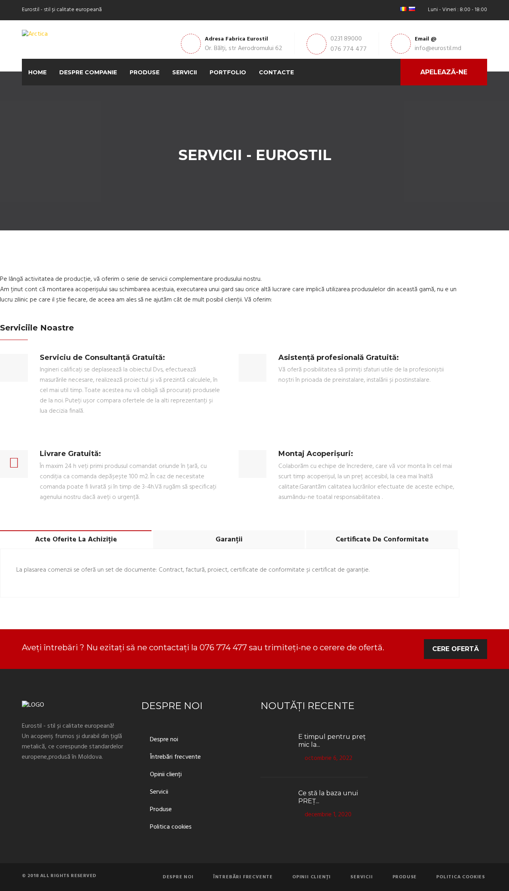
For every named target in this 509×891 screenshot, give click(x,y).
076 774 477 (348, 49)
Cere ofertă (455, 649)
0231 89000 (346, 39)
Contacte (276, 72)
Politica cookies (171, 827)
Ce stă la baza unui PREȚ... (328, 797)
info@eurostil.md (438, 48)
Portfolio (228, 72)
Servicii (184, 72)
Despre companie (88, 72)
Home (37, 72)
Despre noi (164, 740)
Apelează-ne (443, 72)
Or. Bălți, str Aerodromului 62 (243, 48)
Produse (144, 72)
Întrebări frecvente (175, 757)
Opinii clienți (166, 775)
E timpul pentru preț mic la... (332, 740)
